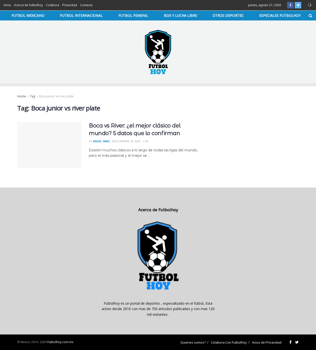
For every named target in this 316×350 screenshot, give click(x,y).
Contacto (86, 5)
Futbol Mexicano (28, 15)
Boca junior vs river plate (56, 96)
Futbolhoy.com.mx (60, 342)
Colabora (52, 5)
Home (21, 96)
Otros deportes (228, 15)
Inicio (7, 5)
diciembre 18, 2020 (127, 141)
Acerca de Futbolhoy (28, 5)
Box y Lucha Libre (180, 15)
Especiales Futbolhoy (280, 15)
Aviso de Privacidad (266, 342)
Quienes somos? (193, 342)
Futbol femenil (133, 15)
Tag (32, 96)
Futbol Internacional (81, 15)
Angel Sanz (101, 141)
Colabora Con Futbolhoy (229, 342)
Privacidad (69, 5)
